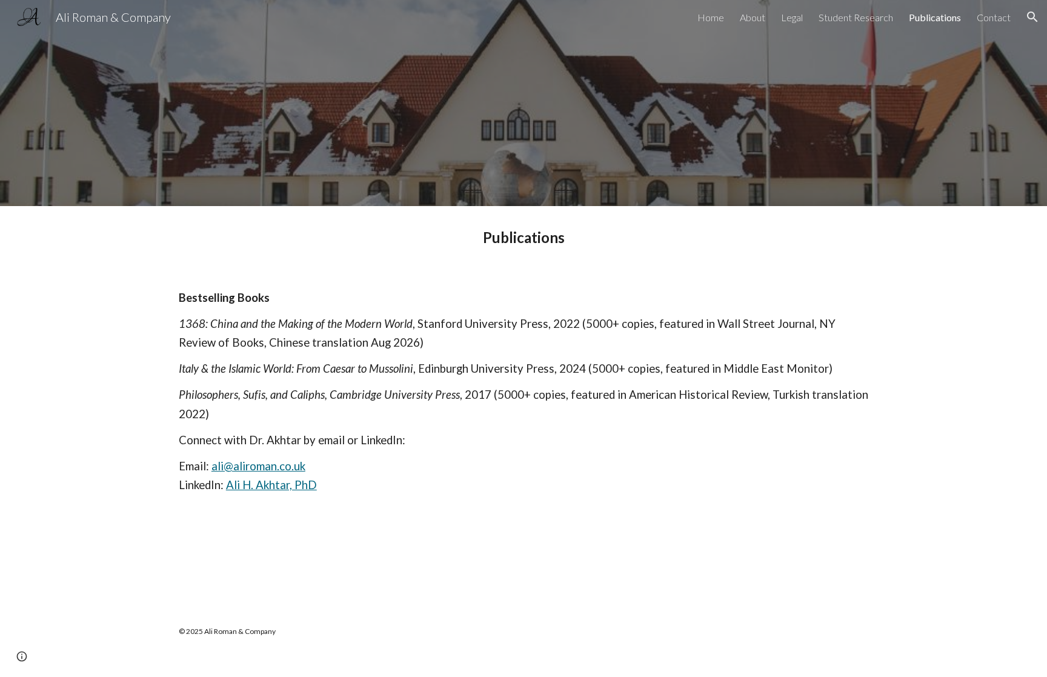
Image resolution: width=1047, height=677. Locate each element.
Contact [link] (994, 17)
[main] (523, 238)
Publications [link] (935, 17)
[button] (1032, 17)
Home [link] (710, 17)
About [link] (752, 17)
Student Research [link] (856, 17)
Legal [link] (792, 17)
